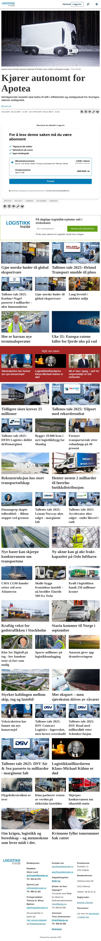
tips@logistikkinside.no (62, 866)
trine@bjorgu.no (59, 904)
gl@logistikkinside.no (37, 875)
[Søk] (88, 4)
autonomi (41, 201)
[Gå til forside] (31, 4)
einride (29, 201)
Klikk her (56, 881)
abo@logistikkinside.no (62, 872)
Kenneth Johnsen (85, 902)
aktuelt (19, 201)
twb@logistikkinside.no (37, 908)
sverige (54, 201)
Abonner (67, 4)
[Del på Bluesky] (97, 112)
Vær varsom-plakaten (37, 920)
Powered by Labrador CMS (50, 937)
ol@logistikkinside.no (36, 888)
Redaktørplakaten (37, 924)
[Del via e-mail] (90, 112)
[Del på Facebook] (82, 112)
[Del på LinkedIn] (86, 112)
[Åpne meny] (96, 4)
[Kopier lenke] (93, 112)
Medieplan (57, 929)
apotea (7, 201)
